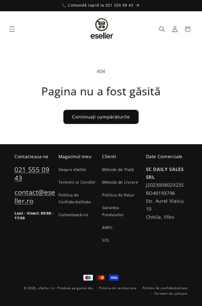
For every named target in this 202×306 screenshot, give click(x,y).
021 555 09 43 (31, 174)
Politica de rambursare (118, 288)
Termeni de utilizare (171, 293)
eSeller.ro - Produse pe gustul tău (65, 288)
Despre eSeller (72, 169)
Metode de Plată (118, 169)
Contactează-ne (73, 214)
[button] (12, 29)
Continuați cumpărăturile (101, 117)
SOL (106, 240)
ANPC (107, 227)
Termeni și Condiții (77, 182)
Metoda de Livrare (120, 182)
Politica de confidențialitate (165, 288)
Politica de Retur (118, 195)
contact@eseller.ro (34, 196)
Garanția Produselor (113, 211)
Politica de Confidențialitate (74, 198)
